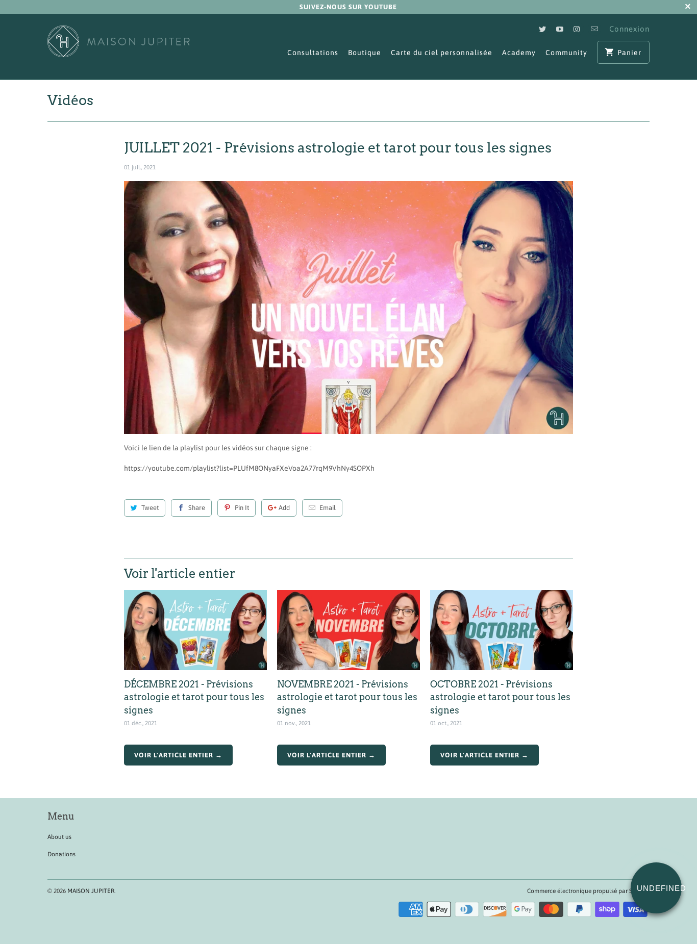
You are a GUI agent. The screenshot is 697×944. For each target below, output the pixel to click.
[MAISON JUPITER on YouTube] (559, 29)
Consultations (312, 52)
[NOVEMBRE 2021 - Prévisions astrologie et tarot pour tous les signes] (348, 630)
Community (566, 52)
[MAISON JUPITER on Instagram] (577, 29)
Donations (61, 854)
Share (196, 508)
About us (59, 836)
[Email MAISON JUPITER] (594, 29)
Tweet (150, 508)
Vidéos (70, 100)
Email (327, 508)
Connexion (629, 28)
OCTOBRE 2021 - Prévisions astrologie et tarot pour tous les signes (500, 697)
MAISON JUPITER (90, 891)
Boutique (364, 52)
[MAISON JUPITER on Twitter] (542, 29)
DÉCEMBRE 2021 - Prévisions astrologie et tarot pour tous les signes (194, 697)
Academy (519, 52)
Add (284, 508)
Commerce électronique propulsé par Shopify (588, 891)
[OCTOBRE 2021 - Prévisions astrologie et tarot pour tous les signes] (501, 630)
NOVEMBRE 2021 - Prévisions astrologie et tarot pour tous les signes (347, 697)
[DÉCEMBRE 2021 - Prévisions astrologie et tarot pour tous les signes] (195, 630)
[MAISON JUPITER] (118, 46)
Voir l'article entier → (178, 755)
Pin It (242, 508)
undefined (659, 888)
